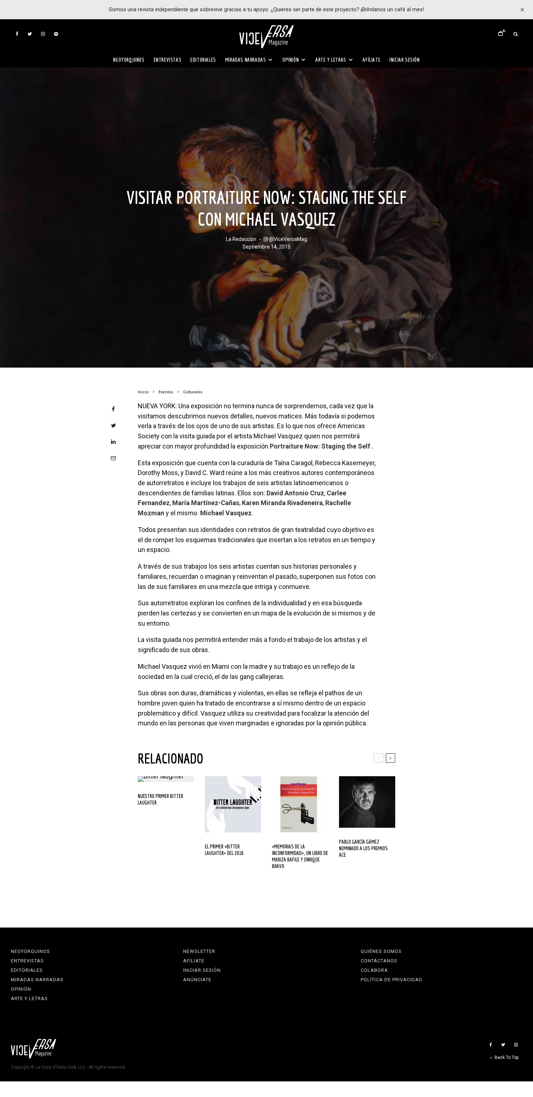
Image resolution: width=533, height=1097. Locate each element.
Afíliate (371, 60)
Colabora (374, 970)
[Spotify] (56, 34)
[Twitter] (30, 34)
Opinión (290, 60)
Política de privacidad (391, 979)
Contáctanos (379, 960)
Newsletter (199, 951)
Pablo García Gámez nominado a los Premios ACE (363, 848)
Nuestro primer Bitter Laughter (160, 799)
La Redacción (241, 239)
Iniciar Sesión (404, 60)
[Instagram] (43, 34)
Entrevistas (168, 60)
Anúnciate (197, 979)
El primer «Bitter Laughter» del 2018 (224, 849)
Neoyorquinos (128, 60)
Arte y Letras (330, 60)
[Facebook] (17, 34)
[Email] (113, 458)
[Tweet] (113, 425)
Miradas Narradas (245, 60)
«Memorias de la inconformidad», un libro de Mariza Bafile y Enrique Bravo (300, 856)
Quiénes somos (381, 951)
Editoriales (203, 60)
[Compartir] (113, 409)
